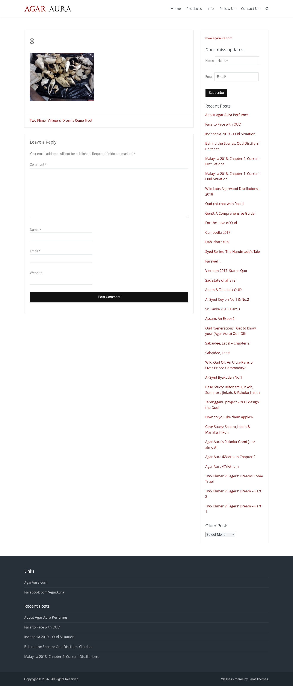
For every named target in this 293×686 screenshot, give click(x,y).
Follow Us (227, 8)
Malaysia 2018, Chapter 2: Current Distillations (61, 656)
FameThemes (258, 679)
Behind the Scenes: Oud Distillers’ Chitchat (58, 646)
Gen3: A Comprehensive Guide (230, 213)
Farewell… (213, 261)
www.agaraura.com (218, 38)
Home (176, 8)
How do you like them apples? (229, 417)
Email (35, 251)
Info (210, 8)
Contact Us (250, 8)
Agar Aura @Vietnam (222, 466)
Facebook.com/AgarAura (44, 592)
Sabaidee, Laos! (217, 353)
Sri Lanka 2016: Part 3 (222, 309)
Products (194, 8)
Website (36, 273)
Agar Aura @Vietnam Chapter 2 (230, 456)
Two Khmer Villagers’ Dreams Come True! (61, 120)
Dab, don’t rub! (217, 242)
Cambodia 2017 (217, 232)
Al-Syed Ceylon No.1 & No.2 (227, 299)
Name (35, 230)
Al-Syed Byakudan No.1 (223, 377)
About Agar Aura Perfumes (227, 114)
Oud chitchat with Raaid (224, 203)
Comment (38, 164)
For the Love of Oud (221, 222)
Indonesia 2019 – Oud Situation (230, 134)
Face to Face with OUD (223, 124)
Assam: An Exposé (219, 318)
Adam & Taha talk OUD (223, 289)
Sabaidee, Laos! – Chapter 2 (227, 343)
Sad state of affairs (220, 280)
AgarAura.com (35, 582)
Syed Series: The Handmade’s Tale (232, 251)
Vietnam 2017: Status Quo (226, 270)
